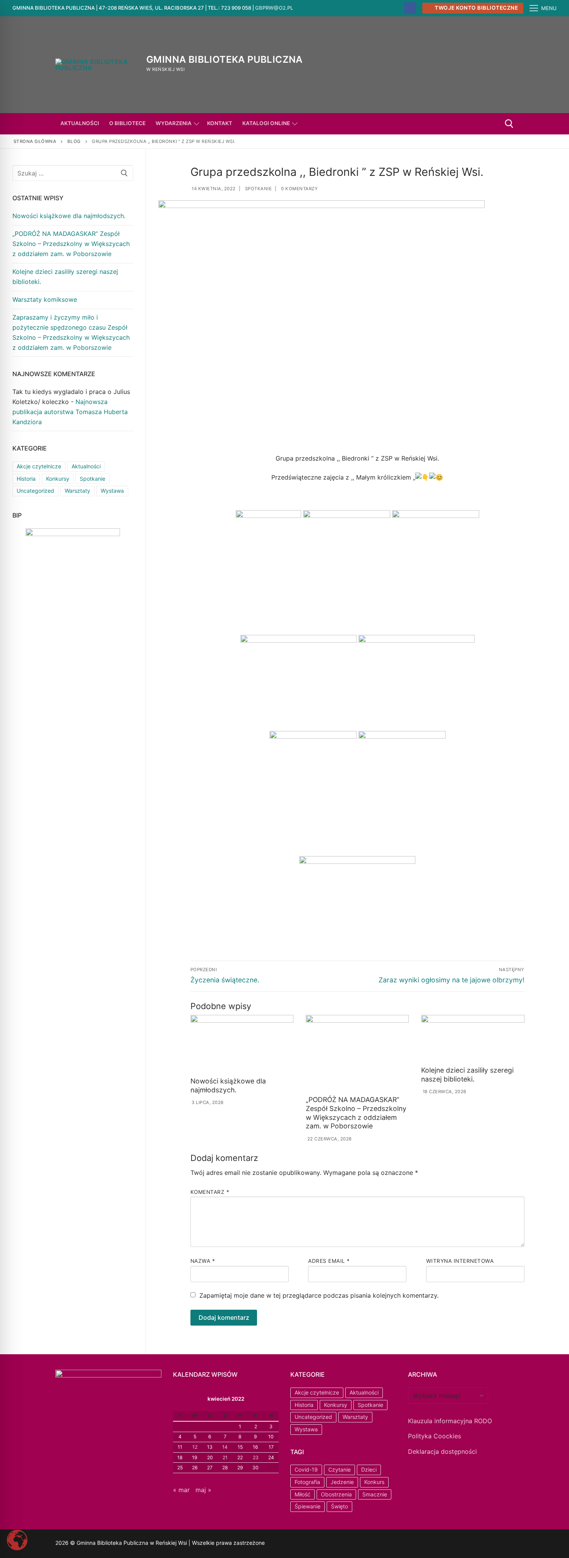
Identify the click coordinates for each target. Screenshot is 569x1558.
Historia (26, 478)
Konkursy (57, 478)
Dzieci (369, 1469)
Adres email (329, 1261)
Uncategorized (35, 490)
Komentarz (210, 1192)
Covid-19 (306, 1469)
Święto (339, 1506)
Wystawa (112, 490)
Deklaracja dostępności (442, 1451)
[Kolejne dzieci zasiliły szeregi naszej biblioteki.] (472, 1039)
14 (225, 1447)
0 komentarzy (299, 188)
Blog (74, 141)
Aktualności (86, 466)
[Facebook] (410, 8)
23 (256, 1457)
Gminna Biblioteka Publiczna (224, 59)
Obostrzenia (336, 1494)
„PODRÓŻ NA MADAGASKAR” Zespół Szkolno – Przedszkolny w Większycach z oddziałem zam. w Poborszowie (356, 1112)
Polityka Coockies (434, 1436)
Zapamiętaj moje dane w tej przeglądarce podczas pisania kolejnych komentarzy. (319, 1295)
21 (225, 1457)
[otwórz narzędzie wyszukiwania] (509, 123)
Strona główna (35, 141)
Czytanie (339, 1469)
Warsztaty (77, 490)
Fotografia (307, 1482)
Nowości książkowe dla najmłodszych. (228, 1085)
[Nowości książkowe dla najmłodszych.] (241, 1044)
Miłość (302, 1494)
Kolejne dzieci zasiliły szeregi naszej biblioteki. (467, 1074)
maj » (203, 1490)
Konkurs (374, 1482)
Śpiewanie (307, 1506)
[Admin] (306, 1543)
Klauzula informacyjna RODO (450, 1421)
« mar (181, 1490)
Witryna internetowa (460, 1261)
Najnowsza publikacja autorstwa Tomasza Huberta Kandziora (70, 412)
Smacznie (374, 1494)
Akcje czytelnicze (39, 466)
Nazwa (202, 1261)
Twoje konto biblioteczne (476, 8)
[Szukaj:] (72, 173)
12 (194, 1447)
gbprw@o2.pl (274, 8)
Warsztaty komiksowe (44, 299)
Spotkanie (257, 188)
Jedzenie (342, 1482)
